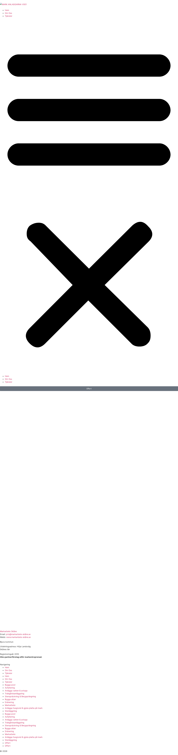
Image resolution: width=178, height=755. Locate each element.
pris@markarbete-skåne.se (18, 634)
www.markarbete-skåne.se (18, 637)
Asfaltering (10, 688)
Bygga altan (10, 699)
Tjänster (8, 16)
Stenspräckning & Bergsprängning (20, 696)
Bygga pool (10, 685)
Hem (7, 10)
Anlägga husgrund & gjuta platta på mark (24, 708)
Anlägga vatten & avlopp (16, 690)
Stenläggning (11, 711)
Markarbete (10, 705)
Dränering (9, 702)
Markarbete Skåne (8, 631)
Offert (7, 743)
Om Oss (8, 13)
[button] (89, 196)
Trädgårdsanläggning (14, 693)
